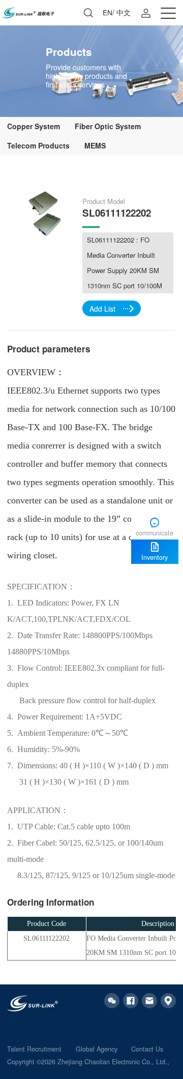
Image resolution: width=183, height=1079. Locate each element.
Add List (102, 309)
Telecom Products (38, 145)
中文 (123, 12)
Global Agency (96, 1049)
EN (107, 12)
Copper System (33, 126)
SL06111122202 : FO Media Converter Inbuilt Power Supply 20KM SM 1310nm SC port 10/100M (124, 262)
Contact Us (147, 1049)
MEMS (95, 145)
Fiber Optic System (108, 126)
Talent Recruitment (34, 1049)
